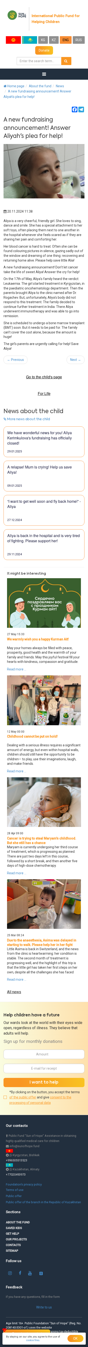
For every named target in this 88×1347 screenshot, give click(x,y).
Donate (44, 50)
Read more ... (16, 669)
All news (14, 992)
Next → (75, 360)
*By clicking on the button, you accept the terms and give (44, 1097)
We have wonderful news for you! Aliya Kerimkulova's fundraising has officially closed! (39, 438)
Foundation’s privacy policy (24, 1184)
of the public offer (22, 1097)
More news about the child (28, 419)
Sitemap (12, 1250)
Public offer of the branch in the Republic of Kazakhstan (43, 1202)
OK (75, 1338)
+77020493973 (16, 1174)
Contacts (13, 1245)
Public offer (14, 1196)
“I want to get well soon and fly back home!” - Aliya (44, 504)
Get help (12, 1233)
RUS (79, 40)
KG (43, 40)
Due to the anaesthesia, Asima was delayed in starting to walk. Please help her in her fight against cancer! (41, 944)
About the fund (40, 86)
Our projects (16, 1239)
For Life (44, 393)
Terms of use (14, 1190)
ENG (66, 40)
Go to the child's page (44, 377)
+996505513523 (16, 1160)
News (60, 86)
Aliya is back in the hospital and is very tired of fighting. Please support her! (43, 538)
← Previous (15, 360)
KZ (54, 40)
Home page (15, 86)
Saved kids (14, 1228)
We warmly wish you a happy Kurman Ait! (38, 639)
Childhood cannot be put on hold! (32, 736)
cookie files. (33, 1340)
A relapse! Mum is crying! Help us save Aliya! (39, 469)
